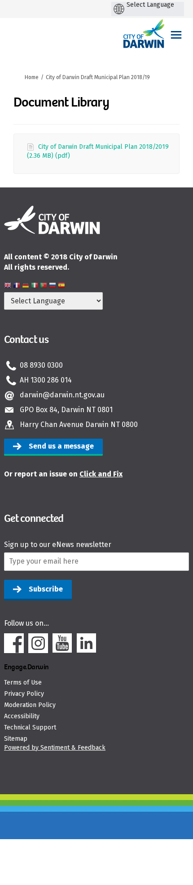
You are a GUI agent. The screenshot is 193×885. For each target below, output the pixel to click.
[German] (25, 286)
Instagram (38, 643)
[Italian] (34, 286)
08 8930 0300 (41, 365)
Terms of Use (23, 682)
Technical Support (30, 727)
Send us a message (61, 446)
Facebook (14, 643)
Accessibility (21, 716)
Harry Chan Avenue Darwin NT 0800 (79, 424)
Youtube (62, 643)
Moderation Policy (30, 705)
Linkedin (86, 643)
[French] (16, 286)
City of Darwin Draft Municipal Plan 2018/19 (98, 77)
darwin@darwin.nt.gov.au (62, 395)
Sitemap (15, 739)
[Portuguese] (43, 286)
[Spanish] (61, 286)
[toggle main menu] (176, 35)
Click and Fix (101, 474)
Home (32, 77)
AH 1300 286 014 (46, 380)
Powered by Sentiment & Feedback (54, 748)
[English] (7, 286)
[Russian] (52, 286)
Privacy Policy (24, 694)
